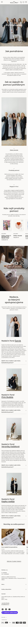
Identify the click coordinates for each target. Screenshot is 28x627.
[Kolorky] (14, 2)
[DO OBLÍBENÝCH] (10, 221)
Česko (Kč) (3, 617)
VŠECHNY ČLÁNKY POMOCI (14, 561)
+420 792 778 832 (5, 603)
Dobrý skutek (17, 235)
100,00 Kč (16, 237)
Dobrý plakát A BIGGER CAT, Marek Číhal (6, 237)
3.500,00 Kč (4, 239)
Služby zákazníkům (6, 589)
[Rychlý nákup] (9, 229)
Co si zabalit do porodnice (9, 547)
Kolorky (5, 619)
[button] (21, 2)
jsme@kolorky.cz (5, 604)
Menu (2, 584)
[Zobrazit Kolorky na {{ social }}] (2, 609)
